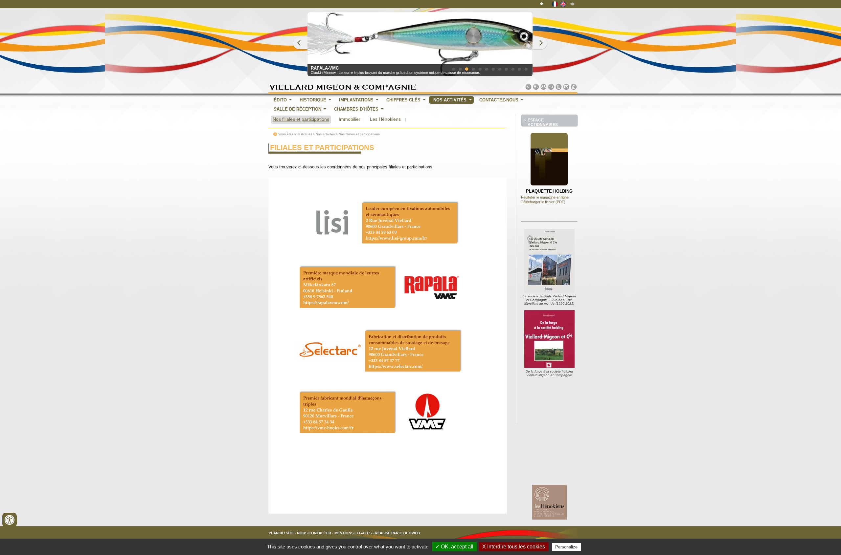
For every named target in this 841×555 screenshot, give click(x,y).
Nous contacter (314, 533)
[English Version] (563, 3)
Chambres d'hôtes (356, 109)
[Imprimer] (543, 87)
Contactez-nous (498, 99)
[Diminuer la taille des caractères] (528, 87)
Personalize (566, 546)
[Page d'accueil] (574, 87)
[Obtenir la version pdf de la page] (559, 87)
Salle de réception (297, 109)
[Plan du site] (566, 87)
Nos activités (449, 99)
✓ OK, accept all (454, 546)
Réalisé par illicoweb (397, 533)
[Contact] (551, 87)
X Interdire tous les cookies (513, 546)
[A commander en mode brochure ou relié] (549, 366)
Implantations (356, 99)
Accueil (306, 134)
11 (519, 69)
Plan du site (281, 533)
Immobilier (349, 119)
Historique (313, 99)
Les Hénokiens (385, 119)
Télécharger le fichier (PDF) (543, 202)
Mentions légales (353, 533)
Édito (280, 99)
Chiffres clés (403, 99)
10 (513, 69)
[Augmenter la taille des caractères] (536, 87)
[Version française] (555, 3)
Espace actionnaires (543, 122)
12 (526, 69)
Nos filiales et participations (301, 119)
